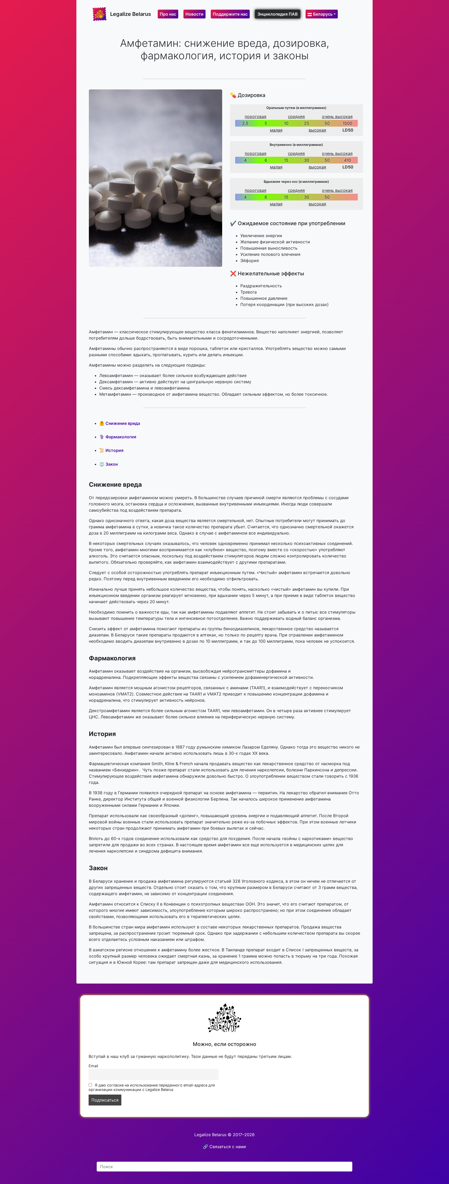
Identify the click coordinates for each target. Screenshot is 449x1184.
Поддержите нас (230, 14)
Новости (194, 14)
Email (93, 1066)
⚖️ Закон (108, 464)
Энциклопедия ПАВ (277, 14)
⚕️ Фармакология (117, 436)
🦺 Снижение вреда (119, 423)
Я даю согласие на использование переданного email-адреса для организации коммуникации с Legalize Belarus (152, 1087)
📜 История (111, 450)
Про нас (168, 14)
